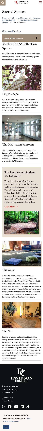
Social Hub (8, 397)
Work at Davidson (11, 386)
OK (6, 427)
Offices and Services (20, 18)
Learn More (9, 207)
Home (4, 18)
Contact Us (8, 393)
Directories (8, 401)
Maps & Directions (11, 389)
